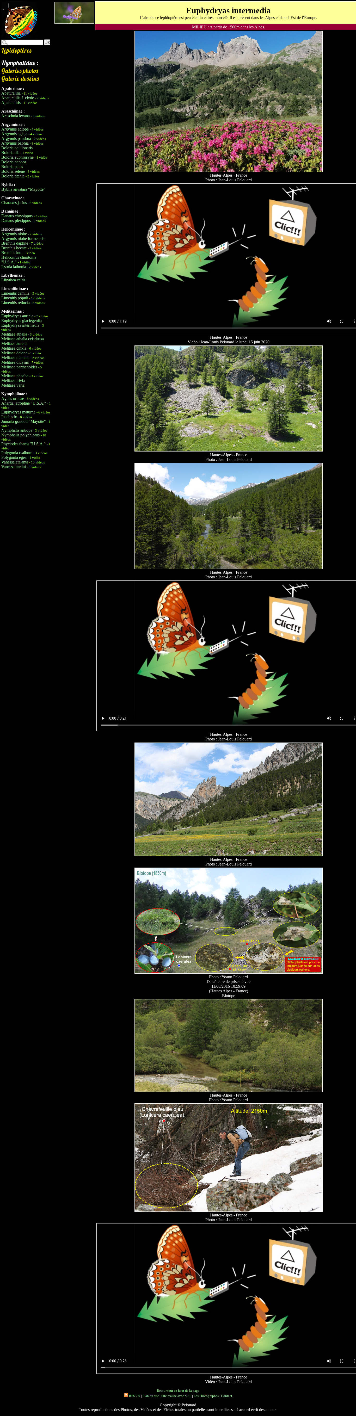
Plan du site (151, 1396)
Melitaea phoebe (14, 376)
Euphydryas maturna (18, 412)
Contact (226, 1396)
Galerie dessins (20, 78)
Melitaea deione (14, 353)
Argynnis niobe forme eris (22, 238)
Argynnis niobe (14, 234)
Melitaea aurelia (14, 343)
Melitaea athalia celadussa (22, 339)
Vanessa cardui (13, 467)
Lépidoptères (16, 50)
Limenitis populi (14, 298)
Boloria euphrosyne (17, 157)
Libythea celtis (13, 280)
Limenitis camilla (15, 293)
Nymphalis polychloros (20, 435)
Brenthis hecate (14, 248)
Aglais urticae (12, 398)
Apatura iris (11, 102)
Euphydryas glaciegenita (21, 320)
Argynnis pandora (16, 138)
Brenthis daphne (14, 243)
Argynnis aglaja (14, 134)
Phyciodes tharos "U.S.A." (23, 444)
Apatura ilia (11, 93)
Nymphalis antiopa (16, 430)
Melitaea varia (12, 385)
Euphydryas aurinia (17, 316)
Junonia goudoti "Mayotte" (23, 421)
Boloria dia (10, 152)
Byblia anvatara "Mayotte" (23, 189)
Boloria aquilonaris (17, 148)
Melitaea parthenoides (19, 367)
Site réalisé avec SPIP (176, 1396)
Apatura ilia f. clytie (17, 98)
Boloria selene (13, 171)
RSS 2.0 (134, 1396)
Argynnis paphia (15, 143)
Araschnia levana (15, 116)
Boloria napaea (13, 162)
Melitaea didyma (15, 362)
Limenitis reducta (15, 302)
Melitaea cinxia (13, 348)
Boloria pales (12, 166)
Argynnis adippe (15, 129)
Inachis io (9, 417)
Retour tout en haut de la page (178, 1391)
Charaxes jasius (14, 202)
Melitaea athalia (14, 334)
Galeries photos (19, 71)
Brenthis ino (11, 252)
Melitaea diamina (15, 357)
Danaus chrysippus (17, 216)
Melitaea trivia (13, 380)
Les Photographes (206, 1396)
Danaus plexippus (16, 220)
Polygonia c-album (16, 452)
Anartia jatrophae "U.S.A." (23, 403)
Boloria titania (12, 176)
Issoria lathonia (13, 266)
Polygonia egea (14, 457)
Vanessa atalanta (14, 462)
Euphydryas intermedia (20, 325)
